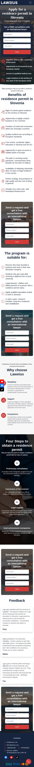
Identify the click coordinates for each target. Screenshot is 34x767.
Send (16, 402)
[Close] (30, 362)
